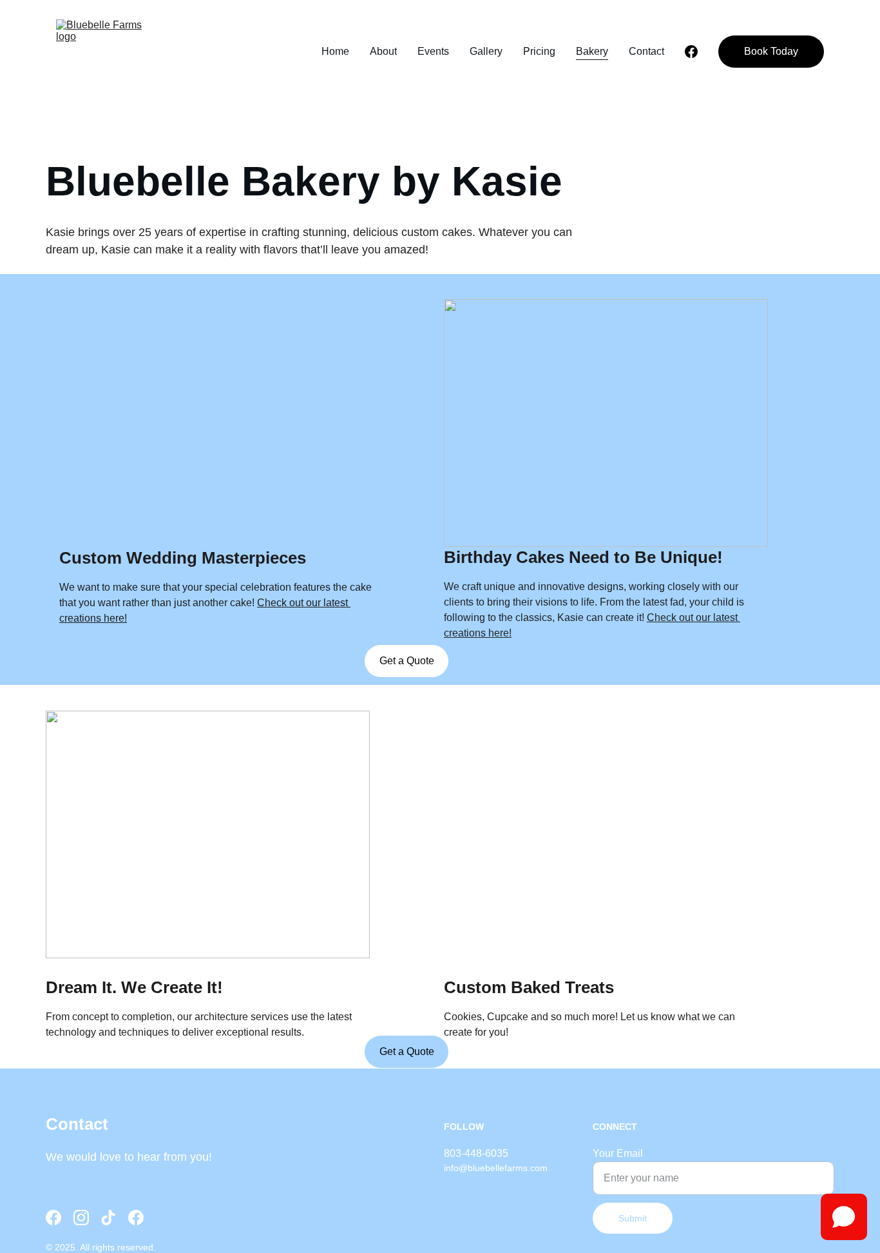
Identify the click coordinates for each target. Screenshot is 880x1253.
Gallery (486, 51)
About (383, 51)
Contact (646, 51)
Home (335, 51)
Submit (632, 1218)
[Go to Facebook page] (691, 51)
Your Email (618, 1153)
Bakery (592, 51)
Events (433, 51)
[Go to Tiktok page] (108, 1217)
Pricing (539, 51)
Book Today (771, 51)
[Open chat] (844, 1217)
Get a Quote (406, 660)
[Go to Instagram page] (81, 1217)
